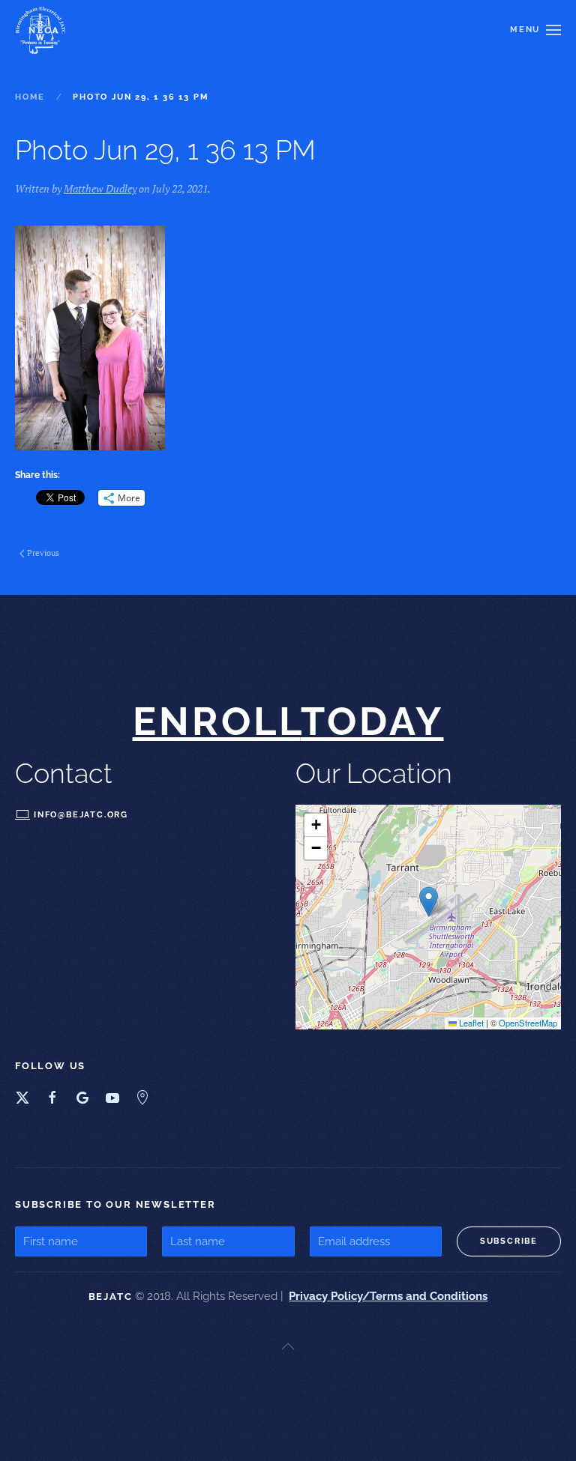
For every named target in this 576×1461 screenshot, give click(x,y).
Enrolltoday (288, 721)
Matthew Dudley (100, 188)
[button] (535, 30)
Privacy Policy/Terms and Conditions (388, 1296)
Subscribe (509, 1241)
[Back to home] (42, 30)
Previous (43, 553)
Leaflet (470, 1023)
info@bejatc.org (81, 814)
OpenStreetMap (528, 1023)
